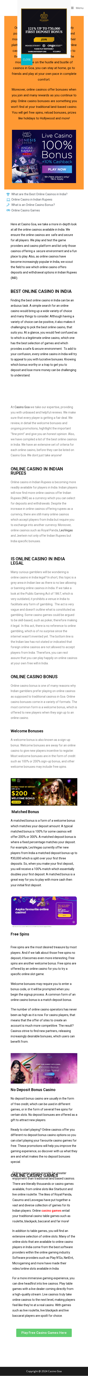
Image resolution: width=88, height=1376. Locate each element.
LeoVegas (66, 530)
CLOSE (27, 59)
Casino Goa (22, 407)
